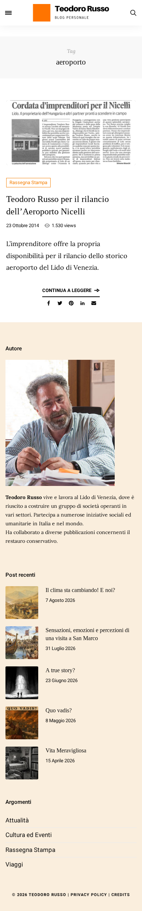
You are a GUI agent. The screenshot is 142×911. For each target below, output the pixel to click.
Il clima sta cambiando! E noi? (80, 590)
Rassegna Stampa (28, 182)
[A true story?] (21, 682)
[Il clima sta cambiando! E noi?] (21, 602)
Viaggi (14, 864)
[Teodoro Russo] (71, 13)
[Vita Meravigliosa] (21, 763)
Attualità (17, 820)
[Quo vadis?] (21, 722)
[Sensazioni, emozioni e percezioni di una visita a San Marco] (21, 642)
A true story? (60, 670)
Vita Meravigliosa (66, 750)
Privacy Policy (89, 894)
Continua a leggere (66, 290)
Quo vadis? (59, 710)
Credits (120, 894)
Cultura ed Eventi (28, 834)
